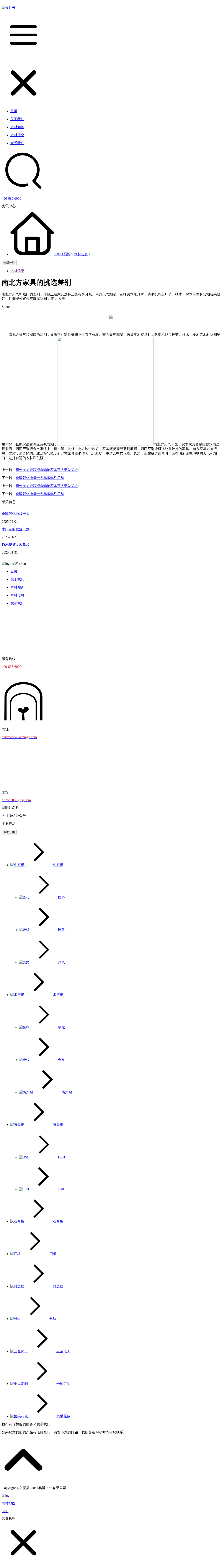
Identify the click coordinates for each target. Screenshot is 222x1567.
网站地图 (9, 1503)
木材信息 (81, 254)
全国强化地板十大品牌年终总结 (40, 478)
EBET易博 (62, 254)
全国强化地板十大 (15, 514)
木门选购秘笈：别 (15, 529)
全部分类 (9, 262)
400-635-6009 (11, 198)
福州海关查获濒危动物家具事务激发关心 (47, 470)
